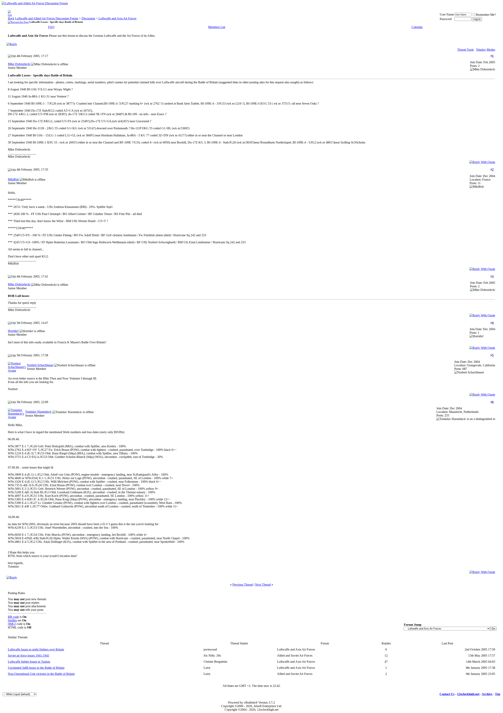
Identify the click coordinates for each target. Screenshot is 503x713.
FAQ (51, 27)
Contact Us (447, 694)
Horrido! (13, 331)
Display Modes (485, 49)
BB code (13, 616)
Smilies (12, 620)
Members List (216, 27)
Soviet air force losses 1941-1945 (28, 655)
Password (446, 19)
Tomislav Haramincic (38, 411)
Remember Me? (486, 14)
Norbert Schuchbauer (40, 365)
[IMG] (12, 624)
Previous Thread (242, 584)
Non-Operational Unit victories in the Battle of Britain (41, 673)
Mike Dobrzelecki (19, 64)
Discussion (88, 18)
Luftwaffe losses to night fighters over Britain (36, 649)
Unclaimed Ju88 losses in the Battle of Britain (36, 667)
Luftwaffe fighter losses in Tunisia (29, 661)
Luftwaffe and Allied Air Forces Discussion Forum (46, 18)
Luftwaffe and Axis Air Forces (117, 18)
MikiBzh (13, 179)
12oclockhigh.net (468, 694)
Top (497, 694)
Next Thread (263, 584)
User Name (447, 14)
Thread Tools (465, 49)
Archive (487, 694)
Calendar (417, 27)
